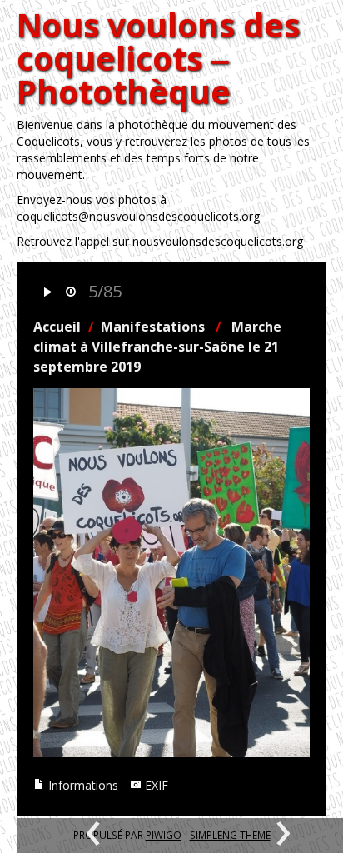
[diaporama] (47, 293)
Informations (81, 785)
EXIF (155, 785)
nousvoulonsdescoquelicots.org (217, 241)
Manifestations (153, 326)
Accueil (57, 326)
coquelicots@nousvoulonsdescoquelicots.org (138, 216)
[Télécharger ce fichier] (71, 293)
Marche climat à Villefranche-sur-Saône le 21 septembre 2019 (157, 346)
